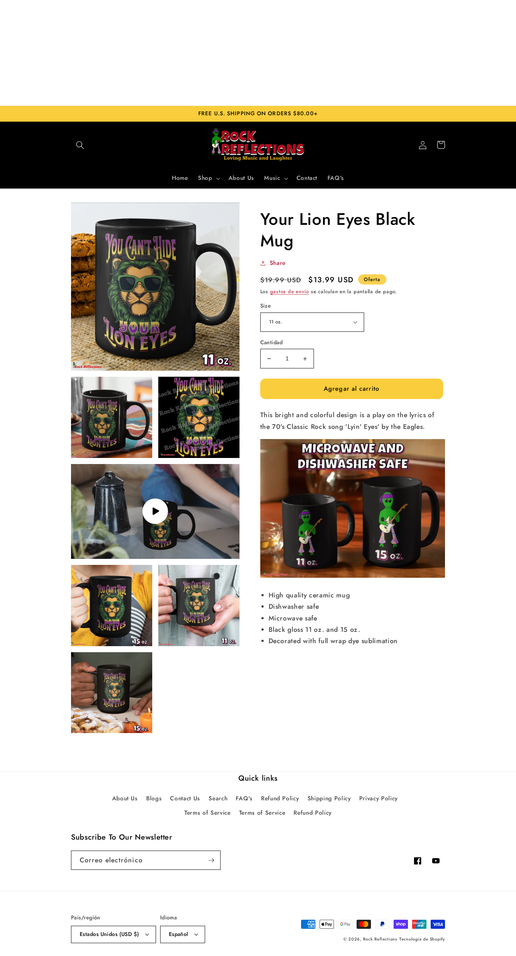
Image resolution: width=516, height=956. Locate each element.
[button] (80, 145)
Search (218, 798)
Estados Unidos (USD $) (109, 934)
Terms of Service (207, 813)
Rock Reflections (380, 939)
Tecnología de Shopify (422, 939)
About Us (125, 798)
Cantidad (271, 342)
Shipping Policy (329, 798)
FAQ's (244, 798)
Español (178, 934)
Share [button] (278, 263)
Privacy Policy (378, 798)
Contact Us (185, 798)
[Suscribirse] (211, 860)
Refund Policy (280, 798)
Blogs (154, 798)
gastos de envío (289, 291)
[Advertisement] (258, 53)
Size (265, 305)
